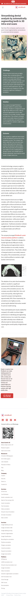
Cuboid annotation (5, 548)
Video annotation (5, 509)
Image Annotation (5, 568)
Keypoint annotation (6, 551)
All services (4, 491)
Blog (2, 470)
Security (3, 478)
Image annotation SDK (6, 527)
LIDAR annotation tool (6, 562)
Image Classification (6, 536)
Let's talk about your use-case (7, 395)
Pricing (3, 588)
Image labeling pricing (6, 530)
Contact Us (4, 484)
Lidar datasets (4, 462)
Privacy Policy (9, 595)
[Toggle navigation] (2, 7)
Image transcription (6, 554)
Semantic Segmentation (7, 533)
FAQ (2, 467)
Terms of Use (17, 595)
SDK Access (4, 582)
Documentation (5, 585)
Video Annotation (5, 571)
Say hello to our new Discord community (15, 3)
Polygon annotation (6, 545)
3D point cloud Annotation (7, 512)
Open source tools (5, 450)
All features (4, 559)
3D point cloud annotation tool (8, 565)
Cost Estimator (4, 494)
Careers (3, 475)
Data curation (4, 517)
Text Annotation (5, 506)
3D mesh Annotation (6, 515)
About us (3, 481)
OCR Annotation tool (6, 576)
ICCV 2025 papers (5, 459)
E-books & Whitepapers (7, 456)
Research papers (5, 448)
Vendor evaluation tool (6, 497)
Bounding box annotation (7, 539)
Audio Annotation (5, 503)
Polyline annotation (6, 542)
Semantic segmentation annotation (9, 574)
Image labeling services (7, 525)
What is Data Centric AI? (7, 445)
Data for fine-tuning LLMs (7, 500)
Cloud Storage (4, 579)
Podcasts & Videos (5, 464)
